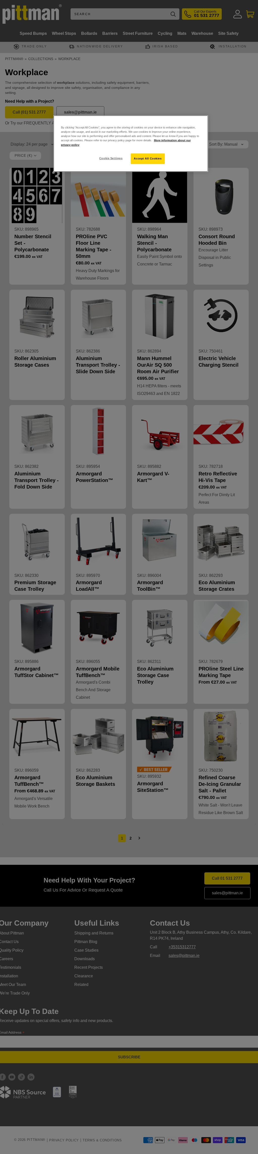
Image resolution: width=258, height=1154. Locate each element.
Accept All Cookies (148, 158)
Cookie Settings (111, 158)
